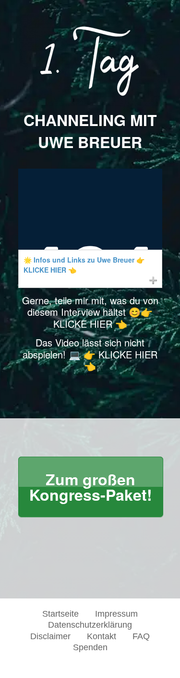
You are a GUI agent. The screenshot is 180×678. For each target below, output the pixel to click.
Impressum (116, 614)
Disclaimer (50, 636)
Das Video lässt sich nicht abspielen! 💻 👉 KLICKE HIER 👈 (90, 354)
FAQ (141, 636)
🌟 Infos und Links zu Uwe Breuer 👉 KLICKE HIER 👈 (84, 265)
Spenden (90, 647)
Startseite (60, 614)
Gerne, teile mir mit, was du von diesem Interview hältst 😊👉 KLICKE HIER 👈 (90, 312)
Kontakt (101, 636)
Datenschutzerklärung (90, 625)
